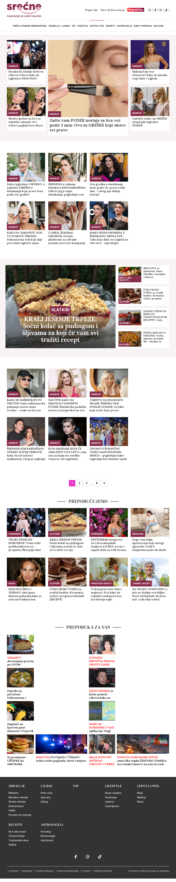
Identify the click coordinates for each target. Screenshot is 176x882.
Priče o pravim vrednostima (30, 26)
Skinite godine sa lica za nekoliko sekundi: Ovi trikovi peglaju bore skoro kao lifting (25, 122)
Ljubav (47, 786)
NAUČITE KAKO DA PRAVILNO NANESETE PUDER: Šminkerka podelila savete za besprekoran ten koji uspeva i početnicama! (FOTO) (67, 405)
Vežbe (12, 810)
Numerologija (48, 836)
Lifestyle (113, 786)
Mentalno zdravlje (18, 797)
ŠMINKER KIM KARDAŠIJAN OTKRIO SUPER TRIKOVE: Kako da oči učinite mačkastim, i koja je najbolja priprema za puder (26, 454)
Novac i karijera (113, 793)
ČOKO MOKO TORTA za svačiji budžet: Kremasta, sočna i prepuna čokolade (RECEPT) (154, 294)
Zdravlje (17, 786)
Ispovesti (45, 797)
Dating (44, 801)
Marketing (27, 871)
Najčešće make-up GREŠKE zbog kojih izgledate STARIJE (149, 122)
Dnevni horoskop (113, 10)
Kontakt (86, 871)
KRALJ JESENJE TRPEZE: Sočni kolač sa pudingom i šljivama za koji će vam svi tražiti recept (60, 329)
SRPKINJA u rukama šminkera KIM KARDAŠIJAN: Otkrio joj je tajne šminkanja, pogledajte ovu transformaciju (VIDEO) (67, 189)
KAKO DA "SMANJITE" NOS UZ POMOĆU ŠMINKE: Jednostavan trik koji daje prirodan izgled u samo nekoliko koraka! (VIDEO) (24, 238)
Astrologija (52, 825)
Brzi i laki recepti (125, 279)
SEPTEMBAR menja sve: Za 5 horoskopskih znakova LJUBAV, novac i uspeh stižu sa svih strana (108, 545)
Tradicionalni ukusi (19, 840)
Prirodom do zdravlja (20, 815)
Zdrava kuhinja (17, 836)
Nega (140, 793)
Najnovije (91, 10)
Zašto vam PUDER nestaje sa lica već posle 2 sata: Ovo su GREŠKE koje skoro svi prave (88, 125)
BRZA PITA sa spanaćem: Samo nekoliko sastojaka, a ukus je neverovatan (154, 273)
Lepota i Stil (148, 786)
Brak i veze (47, 793)
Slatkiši (60, 310)
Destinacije (111, 797)
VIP (76, 786)
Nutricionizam (16, 806)
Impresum (14, 871)
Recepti (15, 825)
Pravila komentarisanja (68, 871)
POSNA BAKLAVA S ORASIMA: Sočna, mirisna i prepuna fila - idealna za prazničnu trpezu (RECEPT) (154, 337)
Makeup (54, 114)
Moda (12, 583)
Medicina (138, 534)
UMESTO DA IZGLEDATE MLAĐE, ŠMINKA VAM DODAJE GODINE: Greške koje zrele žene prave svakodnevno (107, 405)
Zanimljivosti (141, 583)
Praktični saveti (101, 583)
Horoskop (15, 534)
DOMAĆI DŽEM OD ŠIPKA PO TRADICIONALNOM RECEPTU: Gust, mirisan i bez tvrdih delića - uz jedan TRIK (155, 316)
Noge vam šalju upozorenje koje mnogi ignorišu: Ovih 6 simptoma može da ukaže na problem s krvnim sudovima (149, 545)
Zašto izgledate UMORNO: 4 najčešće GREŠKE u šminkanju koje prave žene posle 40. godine (26, 189)
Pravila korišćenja (44, 871)
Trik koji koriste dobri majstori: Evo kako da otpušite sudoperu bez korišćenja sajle (106, 594)
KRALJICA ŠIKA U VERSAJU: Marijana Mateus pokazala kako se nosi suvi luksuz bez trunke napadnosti (25, 594)
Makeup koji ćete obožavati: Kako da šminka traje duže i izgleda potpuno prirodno (149, 75)
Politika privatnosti (103, 871)
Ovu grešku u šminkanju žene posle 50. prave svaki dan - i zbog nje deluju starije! (107, 189)
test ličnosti (47, 840)
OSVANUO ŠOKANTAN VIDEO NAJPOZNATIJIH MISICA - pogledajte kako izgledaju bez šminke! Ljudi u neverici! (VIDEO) (108, 454)
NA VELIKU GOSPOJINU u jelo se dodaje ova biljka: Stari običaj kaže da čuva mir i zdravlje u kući (149, 594)
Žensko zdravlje (17, 801)
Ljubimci (109, 801)
